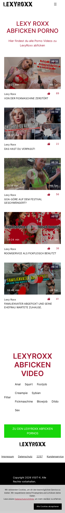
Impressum (7, 456)
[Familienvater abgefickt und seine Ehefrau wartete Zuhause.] (32, 279)
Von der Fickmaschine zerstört (26, 98)
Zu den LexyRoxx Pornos (32, 431)
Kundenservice (55, 456)
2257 (40, 456)
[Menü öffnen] (55, 4)
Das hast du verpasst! (19, 148)
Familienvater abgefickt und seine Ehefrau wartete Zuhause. (28, 305)
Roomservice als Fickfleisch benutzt (30, 253)
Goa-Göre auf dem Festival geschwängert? (23, 201)
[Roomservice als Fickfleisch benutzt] (32, 228)
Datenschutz (25, 456)
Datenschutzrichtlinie (24, 499)
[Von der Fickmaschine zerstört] (32, 73)
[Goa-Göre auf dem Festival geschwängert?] (32, 174)
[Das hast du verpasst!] (32, 124)
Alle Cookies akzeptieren (48, 506)
